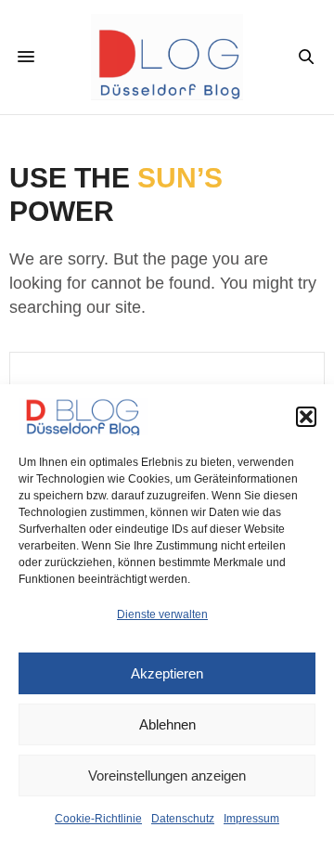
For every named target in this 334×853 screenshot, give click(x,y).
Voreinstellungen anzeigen (167, 775)
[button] (306, 416)
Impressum (251, 818)
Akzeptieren (167, 673)
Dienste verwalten (162, 614)
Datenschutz (182, 818)
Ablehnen (167, 724)
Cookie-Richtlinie (98, 818)
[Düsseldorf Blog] (167, 57)
